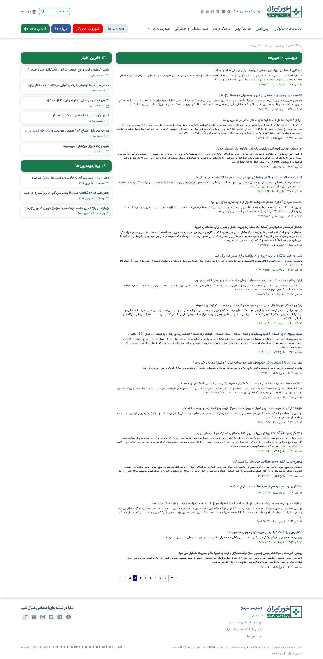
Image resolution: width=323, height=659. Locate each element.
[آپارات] (202, 11)
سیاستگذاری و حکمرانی (191, 29)
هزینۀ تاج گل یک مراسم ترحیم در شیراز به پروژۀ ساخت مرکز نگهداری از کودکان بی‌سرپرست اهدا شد (242, 408)
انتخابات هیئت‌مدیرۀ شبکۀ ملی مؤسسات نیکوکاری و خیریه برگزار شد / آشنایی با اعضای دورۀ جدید (241, 383)
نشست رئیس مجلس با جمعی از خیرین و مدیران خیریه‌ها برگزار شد (260, 95)
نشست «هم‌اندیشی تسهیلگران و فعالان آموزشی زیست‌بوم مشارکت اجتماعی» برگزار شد (248, 177)
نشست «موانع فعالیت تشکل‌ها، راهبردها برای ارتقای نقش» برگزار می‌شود (256, 202)
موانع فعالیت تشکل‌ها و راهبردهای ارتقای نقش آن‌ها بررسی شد (262, 120)
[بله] (218, 11)
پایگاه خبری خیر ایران (289, 45)
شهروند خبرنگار (87, 29)
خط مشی (257, 615)
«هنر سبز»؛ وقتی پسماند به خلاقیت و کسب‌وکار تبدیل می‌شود (70, 178)
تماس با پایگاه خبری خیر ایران (244, 629)
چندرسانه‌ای (161, 29)
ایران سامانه (278, 653)
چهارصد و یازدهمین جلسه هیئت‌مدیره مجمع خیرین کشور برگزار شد (67, 208)
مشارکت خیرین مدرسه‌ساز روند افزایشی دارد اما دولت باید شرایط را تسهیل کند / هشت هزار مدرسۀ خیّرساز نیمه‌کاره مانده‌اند (226, 503)
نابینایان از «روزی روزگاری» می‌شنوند (86, 146)
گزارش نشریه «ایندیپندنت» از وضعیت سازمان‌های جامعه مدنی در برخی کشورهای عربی (247, 280)
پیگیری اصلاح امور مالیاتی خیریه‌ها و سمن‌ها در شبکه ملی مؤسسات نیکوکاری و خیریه (249, 305)
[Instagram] (223, 11)
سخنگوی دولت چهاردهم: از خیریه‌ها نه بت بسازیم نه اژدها (265, 486)
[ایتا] (212, 11)
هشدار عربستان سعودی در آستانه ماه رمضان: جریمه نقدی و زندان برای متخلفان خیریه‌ (248, 227)
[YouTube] (207, 11)
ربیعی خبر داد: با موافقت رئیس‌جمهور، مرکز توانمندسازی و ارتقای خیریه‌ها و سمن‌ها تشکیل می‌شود (240, 553)
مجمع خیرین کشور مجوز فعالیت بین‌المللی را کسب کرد (267, 461)
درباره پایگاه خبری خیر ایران (245, 622)
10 (171, 578)
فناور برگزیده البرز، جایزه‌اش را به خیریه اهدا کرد (80, 115)
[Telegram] (229, 11)
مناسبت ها (116, 29)
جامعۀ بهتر (243, 29)
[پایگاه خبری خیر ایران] (284, 11)
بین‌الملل (262, 29)
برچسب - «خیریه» (261, 45)
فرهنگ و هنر (221, 29)
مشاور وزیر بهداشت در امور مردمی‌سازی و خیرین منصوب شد (264, 532)
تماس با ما (38, 29)
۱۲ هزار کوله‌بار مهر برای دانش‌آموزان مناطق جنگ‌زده (77, 100)
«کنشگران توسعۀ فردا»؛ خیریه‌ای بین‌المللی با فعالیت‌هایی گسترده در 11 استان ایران (249, 433)
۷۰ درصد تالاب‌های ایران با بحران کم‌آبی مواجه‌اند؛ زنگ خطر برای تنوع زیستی (66, 85)
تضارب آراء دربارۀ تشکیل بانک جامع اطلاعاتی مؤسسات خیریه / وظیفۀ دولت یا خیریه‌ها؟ (247, 363)
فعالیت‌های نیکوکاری (287, 29)
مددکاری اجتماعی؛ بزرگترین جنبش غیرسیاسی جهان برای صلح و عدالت (258, 70)
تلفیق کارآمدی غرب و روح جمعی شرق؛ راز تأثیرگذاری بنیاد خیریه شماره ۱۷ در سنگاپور (66, 70)
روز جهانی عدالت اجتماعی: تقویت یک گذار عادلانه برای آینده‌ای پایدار (259, 148)
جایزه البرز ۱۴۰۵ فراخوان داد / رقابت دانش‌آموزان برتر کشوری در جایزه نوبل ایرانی (66, 193)
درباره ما (61, 29)
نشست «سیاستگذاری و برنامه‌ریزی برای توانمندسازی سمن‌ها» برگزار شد (258, 256)
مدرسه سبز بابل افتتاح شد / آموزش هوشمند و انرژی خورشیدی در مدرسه (66, 130)
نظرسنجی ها (255, 636)
